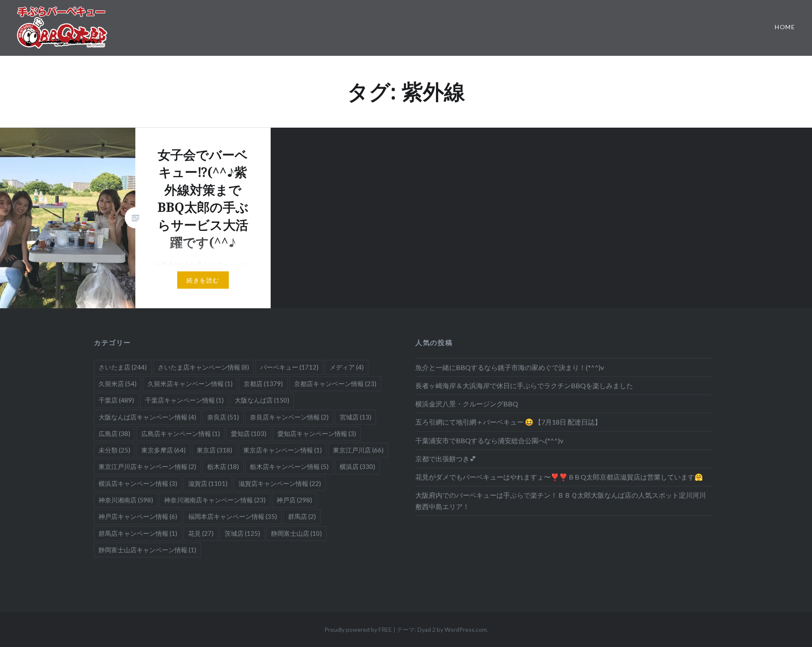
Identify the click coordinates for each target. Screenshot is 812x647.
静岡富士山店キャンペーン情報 (147, 550)
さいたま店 (123, 367)
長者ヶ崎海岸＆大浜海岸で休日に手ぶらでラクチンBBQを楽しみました (524, 385)
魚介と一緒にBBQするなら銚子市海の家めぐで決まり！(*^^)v (509, 367)
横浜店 (357, 466)
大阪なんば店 (262, 400)
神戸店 (294, 500)
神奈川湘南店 (126, 500)
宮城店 (355, 417)
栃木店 (223, 466)
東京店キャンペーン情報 (282, 450)
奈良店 (223, 417)
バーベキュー (289, 367)
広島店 (114, 433)
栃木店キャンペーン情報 (289, 466)
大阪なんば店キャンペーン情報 (147, 417)
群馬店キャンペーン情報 (138, 533)
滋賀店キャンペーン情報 (280, 483)
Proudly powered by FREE (358, 629)
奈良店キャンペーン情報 (289, 417)
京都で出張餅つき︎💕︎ (445, 459)
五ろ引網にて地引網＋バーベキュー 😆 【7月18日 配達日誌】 (508, 422)
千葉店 (116, 400)
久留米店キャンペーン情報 (190, 383)
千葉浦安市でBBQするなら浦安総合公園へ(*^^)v (489, 440)
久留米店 (118, 383)
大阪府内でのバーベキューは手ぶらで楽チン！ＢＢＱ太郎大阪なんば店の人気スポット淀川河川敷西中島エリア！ (560, 500)
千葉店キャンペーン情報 (184, 400)
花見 (201, 533)
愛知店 (248, 433)
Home (785, 26)
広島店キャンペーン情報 (180, 433)
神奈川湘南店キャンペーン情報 (215, 500)
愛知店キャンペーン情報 (316, 433)
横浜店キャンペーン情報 (138, 483)
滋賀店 (208, 483)
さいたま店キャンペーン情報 (203, 367)
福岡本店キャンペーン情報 (232, 516)
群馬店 (302, 516)
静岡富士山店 (296, 533)
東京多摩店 (163, 450)
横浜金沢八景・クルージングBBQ (466, 404)
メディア (346, 367)
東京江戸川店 (358, 450)
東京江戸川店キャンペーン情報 (147, 466)
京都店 (263, 383)
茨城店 (242, 533)
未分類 (114, 450)
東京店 (214, 450)
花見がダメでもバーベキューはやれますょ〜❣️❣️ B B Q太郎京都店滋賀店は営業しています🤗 (559, 477)
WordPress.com (465, 629)
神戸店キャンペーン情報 (138, 516)
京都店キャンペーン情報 (335, 383)
